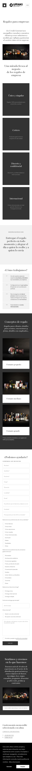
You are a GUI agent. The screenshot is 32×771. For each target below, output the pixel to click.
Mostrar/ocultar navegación (27, 5)
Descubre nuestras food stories (16, 708)
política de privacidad (21, 638)
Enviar (10, 643)
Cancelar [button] (9, 766)
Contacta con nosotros (11, 731)
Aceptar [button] (22, 766)
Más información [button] (14, 762)
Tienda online (4, 5)
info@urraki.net (8, 737)
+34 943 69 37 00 (9, 735)
